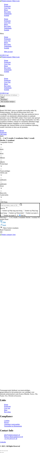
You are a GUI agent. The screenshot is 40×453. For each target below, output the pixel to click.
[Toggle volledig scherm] (3, 450)
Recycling (7, 26)
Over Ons (7, 23)
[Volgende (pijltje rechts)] (3, 452)
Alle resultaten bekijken (8, 101)
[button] (20, 34)
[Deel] (5, 450)
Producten (7, 21)
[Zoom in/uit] (1, 450)
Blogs (6, 24)
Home (6, 19)
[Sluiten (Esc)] (7, 450)
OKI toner (3, 134)
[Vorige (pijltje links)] (1, 452)
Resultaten (4, 99)
